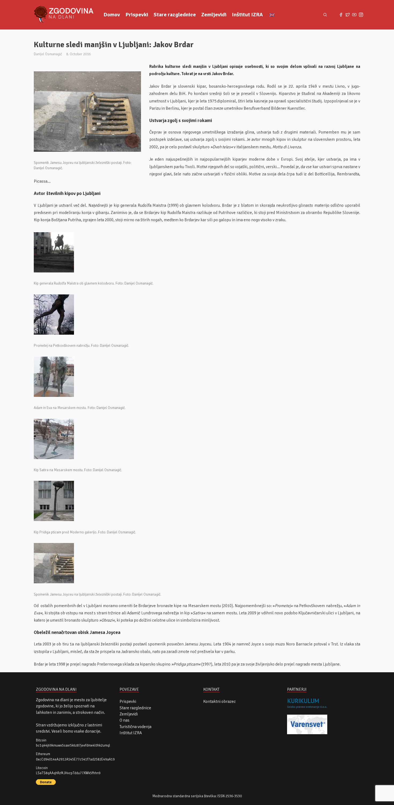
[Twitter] (347, 15)
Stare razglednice (175, 14)
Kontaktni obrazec (219, 701)
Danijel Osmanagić (48, 54)
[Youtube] (354, 15)
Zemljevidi (213, 14)
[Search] (325, 14)
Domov (111, 14)
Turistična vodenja (135, 726)
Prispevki (136, 14)
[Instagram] (361, 15)
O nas (124, 720)
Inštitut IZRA (247, 14)
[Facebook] (341, 15)
